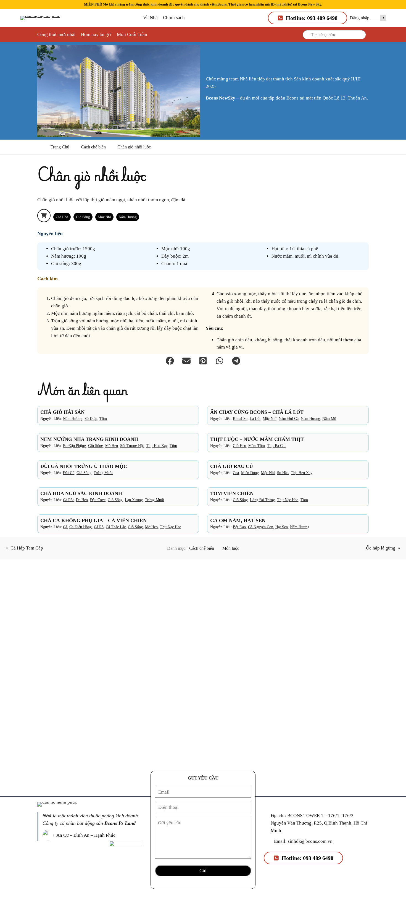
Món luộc (230, 548)
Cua (236, 472)
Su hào (283, 472)
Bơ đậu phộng (74, 445)
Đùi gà (68, 472)
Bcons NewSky (221, 98)
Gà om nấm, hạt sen (237, 520)
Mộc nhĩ (104, 217)
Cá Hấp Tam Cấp (26, 548)
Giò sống (83, 217)
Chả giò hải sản (62, 412)
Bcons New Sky (309, 4)
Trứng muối (103, 472)
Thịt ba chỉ (276, 445)
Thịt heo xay (156, 445)
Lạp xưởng (134, 500)
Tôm (103, 418)
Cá (65, 527)
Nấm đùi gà (289, 418)
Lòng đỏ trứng (262, 500)
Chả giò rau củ (231, 466)
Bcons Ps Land (120, 823)
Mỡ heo (111, 445)
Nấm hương (128, 217)
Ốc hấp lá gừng (381, 548)
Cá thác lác (116, 527)
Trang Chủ (60, 147)
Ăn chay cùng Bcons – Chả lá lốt (257, 412)
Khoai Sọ (240, 418)
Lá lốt (255, 418)
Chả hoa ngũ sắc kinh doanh (81, 493)
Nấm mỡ (329, 418)
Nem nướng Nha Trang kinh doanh (89, 439)
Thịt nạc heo (287, 500)
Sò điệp (91, 418)
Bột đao (239, 527)
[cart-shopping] (44, 215)
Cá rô (99, 527)
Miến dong (250, 472)
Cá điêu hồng (80, 527)
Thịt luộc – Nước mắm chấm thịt (257, 439)
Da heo (82, 500)
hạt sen (281, 527)
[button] (368, 17)
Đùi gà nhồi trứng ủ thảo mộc (83, 466)
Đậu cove (98, 500)
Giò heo (62, 217)
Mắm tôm (256, 445)
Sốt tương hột (132, 445)
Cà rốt (68, 500)
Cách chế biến (93, 147)
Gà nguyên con (260, 527)
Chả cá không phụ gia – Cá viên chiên (93, 520)
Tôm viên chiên (232, 493)
